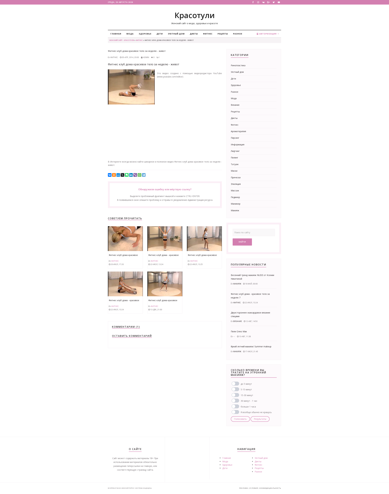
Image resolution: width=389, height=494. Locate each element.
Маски (234, 170)
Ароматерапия (238, 131)
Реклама (243, 488)
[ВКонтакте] (110, 175)
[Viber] (135, 175)
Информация (237, 144)
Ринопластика (238, 65)
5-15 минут (246, 389)
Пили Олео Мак (239, 331)
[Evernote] (127, 175)
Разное (237, 33)
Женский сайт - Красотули (121, 40)
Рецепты (223, 33)
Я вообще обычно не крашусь (256, 412)
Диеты (194, 33)
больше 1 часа (248, 406)
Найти (242, 242)
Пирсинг (235, 137)
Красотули (194, 15)
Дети (160, 33)
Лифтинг (235, 151)
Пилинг (234, 157)
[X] (122, 175)
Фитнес (207, 33)
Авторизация (268, 33)
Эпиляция (236, 184)
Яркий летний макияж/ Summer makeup (251, 346)
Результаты (260, 418)
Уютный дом (176, 33)
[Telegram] (144, 175)
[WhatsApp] (139, 175)
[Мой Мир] (118, 175)
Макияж (235, 210)
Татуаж (235, 164)
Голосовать (240, 418)
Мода (130, 33)
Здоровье (145, 33)
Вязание (235, 104)
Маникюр (235, 203)
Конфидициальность (270, 488)
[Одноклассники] (114, 175)
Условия (254, 488)
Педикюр (235, 197)
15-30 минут (247, 395)
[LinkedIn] (131, 175)
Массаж (235, 190)
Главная (115, 33)
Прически (236, 177)
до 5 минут (246, 383)
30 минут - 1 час (249, 400)
